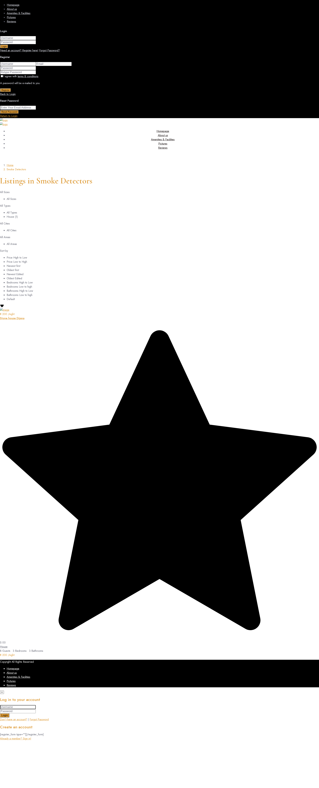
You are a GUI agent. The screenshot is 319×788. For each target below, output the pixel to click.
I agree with (20, 76)
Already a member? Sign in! (15, 738)
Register (5, 90)
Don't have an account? (13, 719)
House (3, 647)
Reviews (11, 21)
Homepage (13, 5)
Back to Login (8, 94)
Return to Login (8, 116)
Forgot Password (39, 719)
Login (4, 46)
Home (10, 165)
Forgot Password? (49, 50)
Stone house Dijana (12, 318)
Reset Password (9, 112)
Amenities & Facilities (18, 13)
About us (12, 9)
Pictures (11, 17)
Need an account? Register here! (19, 50)
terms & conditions (28, 76)
